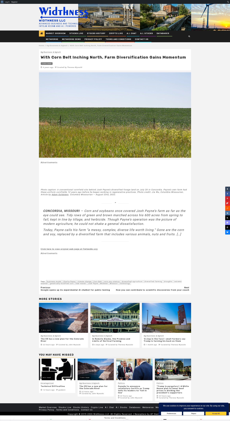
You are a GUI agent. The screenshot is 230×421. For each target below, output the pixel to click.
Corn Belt (98, 281)
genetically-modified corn (62, 283)
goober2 (62, 390)
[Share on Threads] (227, 227)
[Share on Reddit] (227, 208)
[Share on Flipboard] (227, 203)
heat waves (81, 283)
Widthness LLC (52, 20)
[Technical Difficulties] (57, 369)
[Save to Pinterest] (227, 198)
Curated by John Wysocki (69, 345)
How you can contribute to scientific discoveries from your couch (152, 288)
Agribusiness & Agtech (51, 52)
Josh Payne (93, 283)
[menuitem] (2, 2)
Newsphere (141, 414)
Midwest (104, 283)
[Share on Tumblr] (227, 189)
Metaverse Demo (71, 39)
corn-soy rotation (112, 281)
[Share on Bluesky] (227, 232)
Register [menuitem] (14, 2)
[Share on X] (227, 217)
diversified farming (153, 281)
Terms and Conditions (118, 39)
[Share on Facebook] (227, 193)
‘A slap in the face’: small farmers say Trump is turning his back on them (164, 340)
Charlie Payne (69, 281)
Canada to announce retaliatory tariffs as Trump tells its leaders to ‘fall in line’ (134, 389)
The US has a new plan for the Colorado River (93, 387)
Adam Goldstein (60, 194)
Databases (163, 33)
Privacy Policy (93, 39)
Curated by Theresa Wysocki (69, 67)
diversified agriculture (132, 281)
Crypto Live (116, 33)
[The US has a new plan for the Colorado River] (96, 369)
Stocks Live (76, 33)
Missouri (114, 283)
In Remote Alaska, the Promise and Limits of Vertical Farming (111, 340)
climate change (85, 281)
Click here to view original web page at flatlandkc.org (69, 249)
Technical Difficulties (53, 386)
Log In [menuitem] (7, 2)
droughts (168, 281)
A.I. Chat (132, 33)
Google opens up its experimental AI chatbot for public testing (75, 288)
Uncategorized (47, 383)
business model (54, 281)
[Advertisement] (59, 176)
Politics (121, 383)
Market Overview (56, 33)
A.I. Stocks (146, 33)
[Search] (189, 36)
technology (125, 283)
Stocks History (96, 33)
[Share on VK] (227, 213)
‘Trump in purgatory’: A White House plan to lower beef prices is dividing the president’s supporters (173, 389)
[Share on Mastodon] (227, 222)
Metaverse (52, 39)
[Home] (41, 33)
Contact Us (141, 39)
